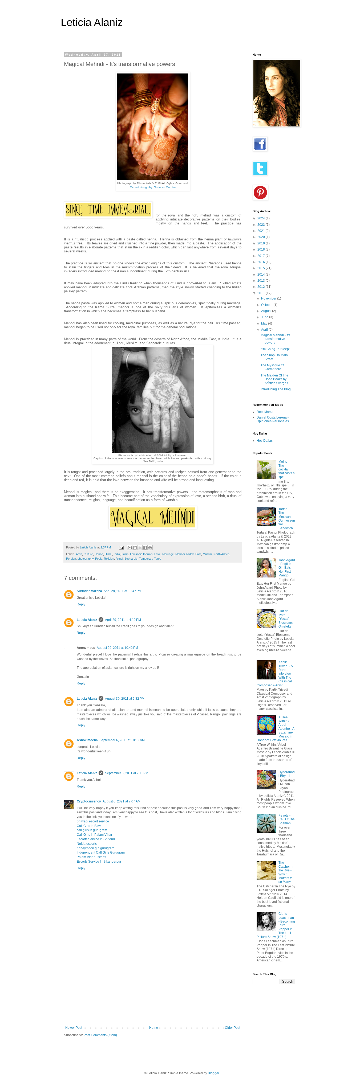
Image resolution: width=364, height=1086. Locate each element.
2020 (261, 237)
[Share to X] (140, 547)
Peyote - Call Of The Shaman (286, 819)
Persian (71, 558)
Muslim (207, 554)
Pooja (98, 558)
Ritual (119, 558)
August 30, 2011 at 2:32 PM (124, 698)
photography (86, 558)
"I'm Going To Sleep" (275, 349)
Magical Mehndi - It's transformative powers (275, 339)
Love (157, 554)
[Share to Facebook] (145, 547)
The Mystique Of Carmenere (272, 367)
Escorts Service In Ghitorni (96, 839)
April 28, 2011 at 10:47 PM (122, 591)
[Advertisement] (153, 986)
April (265, 329)
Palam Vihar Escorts (91, 857)
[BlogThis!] (134, 547)
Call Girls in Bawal (90, 826)
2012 (261, 287)
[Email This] (129, 547)
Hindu (108, 554)
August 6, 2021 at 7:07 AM (121, 801)
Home (153, 1028)
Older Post (232, 1028)
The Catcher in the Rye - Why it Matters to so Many (285, 872)
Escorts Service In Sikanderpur (99, 861)
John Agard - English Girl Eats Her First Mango (286, 567)
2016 (261, 262)
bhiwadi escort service (93, 821)
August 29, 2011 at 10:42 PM (117, 648)
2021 (261, 231)
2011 (261, 293)
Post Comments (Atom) (100, 1035)
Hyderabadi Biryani (286, 774)
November (269, 298)
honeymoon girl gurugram (95, 848)
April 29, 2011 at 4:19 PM (123, 620)
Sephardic (130, 558)
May (264, 323)
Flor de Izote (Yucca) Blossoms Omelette (285, 618)
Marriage (168, 554)
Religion (109, 558)
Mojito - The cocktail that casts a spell (286, 469)
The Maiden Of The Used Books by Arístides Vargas (274, 379)
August (266, 311)
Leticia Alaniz (92, 22)
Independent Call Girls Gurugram (101, 852)
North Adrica (221, 554)
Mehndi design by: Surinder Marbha (153, 187)
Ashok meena (87, 740)
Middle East (193, 554)
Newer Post (73, 1028)
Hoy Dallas (265, 440)
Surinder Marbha (89, 591)
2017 (261, 256)
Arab (79, 554)
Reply (81, 604)
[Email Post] (121, 547)
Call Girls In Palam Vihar (94, 835)
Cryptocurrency (89, 801)
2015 (261, 268)
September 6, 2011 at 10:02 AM (122, 740)
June (265, 317)
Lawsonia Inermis (141, 554)
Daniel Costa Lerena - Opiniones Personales (273, 419)
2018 (261, 249)
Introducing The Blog (276, 389)
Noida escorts (87, 844)
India (117, 554)
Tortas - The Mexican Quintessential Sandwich (286, 518)
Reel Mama (265, 412)
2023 (261, 225)
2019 (261, 243)
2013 (261, 280)
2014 (261, 274)
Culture (88, 554)
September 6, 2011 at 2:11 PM (126, 773)
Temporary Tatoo (150, 558)
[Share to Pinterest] (150, 547)
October (267, 305)
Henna (99, 554)
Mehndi (180, 554)
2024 (261, 218)
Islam (125, 554)
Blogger (213, 1073)
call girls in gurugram (92, 830)
